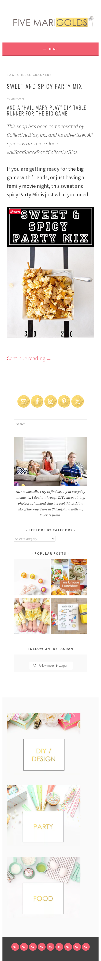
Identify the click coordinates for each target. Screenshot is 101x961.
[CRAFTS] (50, 947)
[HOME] (15, 947)
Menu (53, 49)
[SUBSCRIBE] (68, 947)
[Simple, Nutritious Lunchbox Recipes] (32, 578)
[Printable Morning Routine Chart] (69, 617)
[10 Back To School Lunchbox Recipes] (69, 578)
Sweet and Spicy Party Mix (44, 86)
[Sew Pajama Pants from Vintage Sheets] (32, 617)
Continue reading (29, 358)
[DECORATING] (42, 947)
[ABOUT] (33, 947)
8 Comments (15, 99)
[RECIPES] (59, 947)
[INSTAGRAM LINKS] (86, 947)
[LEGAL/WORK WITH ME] (77, 947)
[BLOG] (24, 947)
